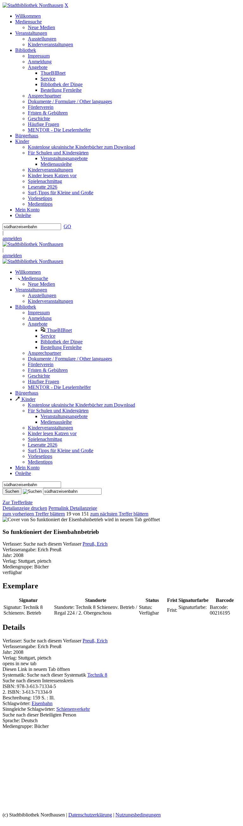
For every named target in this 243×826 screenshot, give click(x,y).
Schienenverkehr (73, 709)
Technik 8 (97, 675)
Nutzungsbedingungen (138, 814)
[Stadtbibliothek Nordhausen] (33, 5)
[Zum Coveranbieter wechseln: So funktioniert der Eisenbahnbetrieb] (53, 519)
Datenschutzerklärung (90, 814)
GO (67, 226)
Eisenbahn (42, 703)
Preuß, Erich (95, 544)
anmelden (12, 238)
